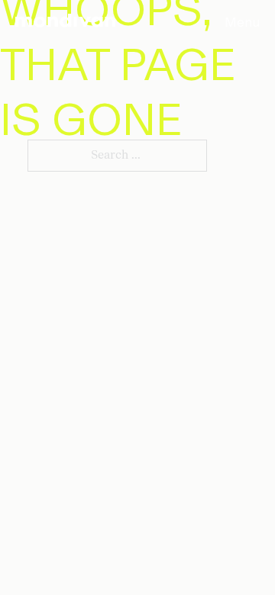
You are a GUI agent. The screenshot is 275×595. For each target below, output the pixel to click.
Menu (242, 20)
